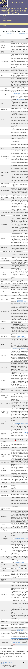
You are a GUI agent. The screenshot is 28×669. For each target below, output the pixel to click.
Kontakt (4, 25)
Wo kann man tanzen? (8, 22)
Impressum (5, 27)
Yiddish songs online (21, 301)
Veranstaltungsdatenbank (21, 644)
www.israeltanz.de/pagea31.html (20, 348)
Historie (4, 17)
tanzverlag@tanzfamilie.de (21, 567)
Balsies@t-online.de (19, 562)
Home (4, 15)
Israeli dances (20, 300)
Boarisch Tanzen (16, 93)
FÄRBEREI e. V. (20, 99)
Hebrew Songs (20, 336)
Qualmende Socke (20, 440)
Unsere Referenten (7, 20)
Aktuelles (5, 18)
